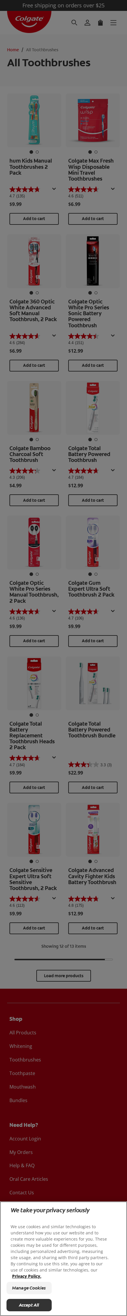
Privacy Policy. (26, 1276)
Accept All (29, 1305)
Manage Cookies (29, 1288)
